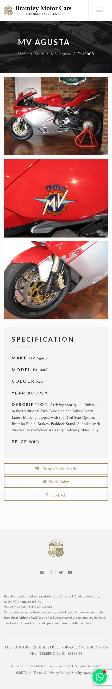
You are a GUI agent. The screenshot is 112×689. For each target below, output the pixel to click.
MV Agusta (61, 54)
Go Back (57, 495)
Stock (39, 54)
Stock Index (57, 482)
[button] (99, 676)
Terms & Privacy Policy (51, 672)
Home (23, 54)
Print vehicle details (58, 469)
